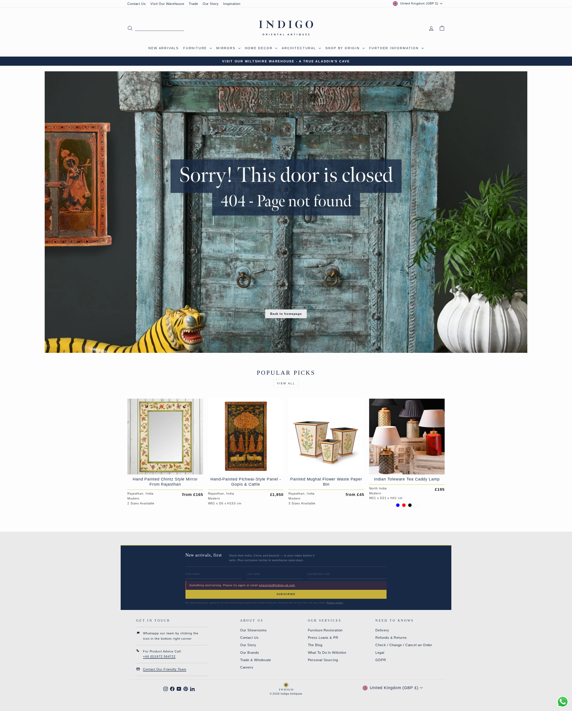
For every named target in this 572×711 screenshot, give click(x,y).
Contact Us (136, 4)
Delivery (382, 630)
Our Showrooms (253, 630)
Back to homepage (286, 313)
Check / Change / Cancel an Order (403, 645)
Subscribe (286, 594)
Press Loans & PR (323, 637)
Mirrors (226, 48)
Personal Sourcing (323, 660)
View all (286, 383)
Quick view (165, 469)
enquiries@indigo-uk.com (277, 585)
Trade (193, 4)
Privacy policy (335, 602)
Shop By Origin (343, 48)
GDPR (380, 660)
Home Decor (259, 48)
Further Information (394, 48)
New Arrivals (163, 48)
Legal (379, 652)
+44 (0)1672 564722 (159, 656)
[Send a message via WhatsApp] (563, 702)
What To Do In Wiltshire (327, 652)
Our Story (211, 4)
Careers (246, 667)
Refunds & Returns (391, 637)
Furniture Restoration (325, 630)
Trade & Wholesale (255, 660)
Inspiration (231, 4)
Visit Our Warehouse (167, 4)
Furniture (195, 48)
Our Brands (249, 652)
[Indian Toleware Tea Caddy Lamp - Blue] (398, 505)
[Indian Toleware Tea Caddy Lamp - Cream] (416, 505)
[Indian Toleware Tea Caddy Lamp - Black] (410, 505)
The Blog (315, 645)
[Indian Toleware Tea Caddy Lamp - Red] (404, 505)
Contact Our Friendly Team (164, 669)
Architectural (299, 48)
